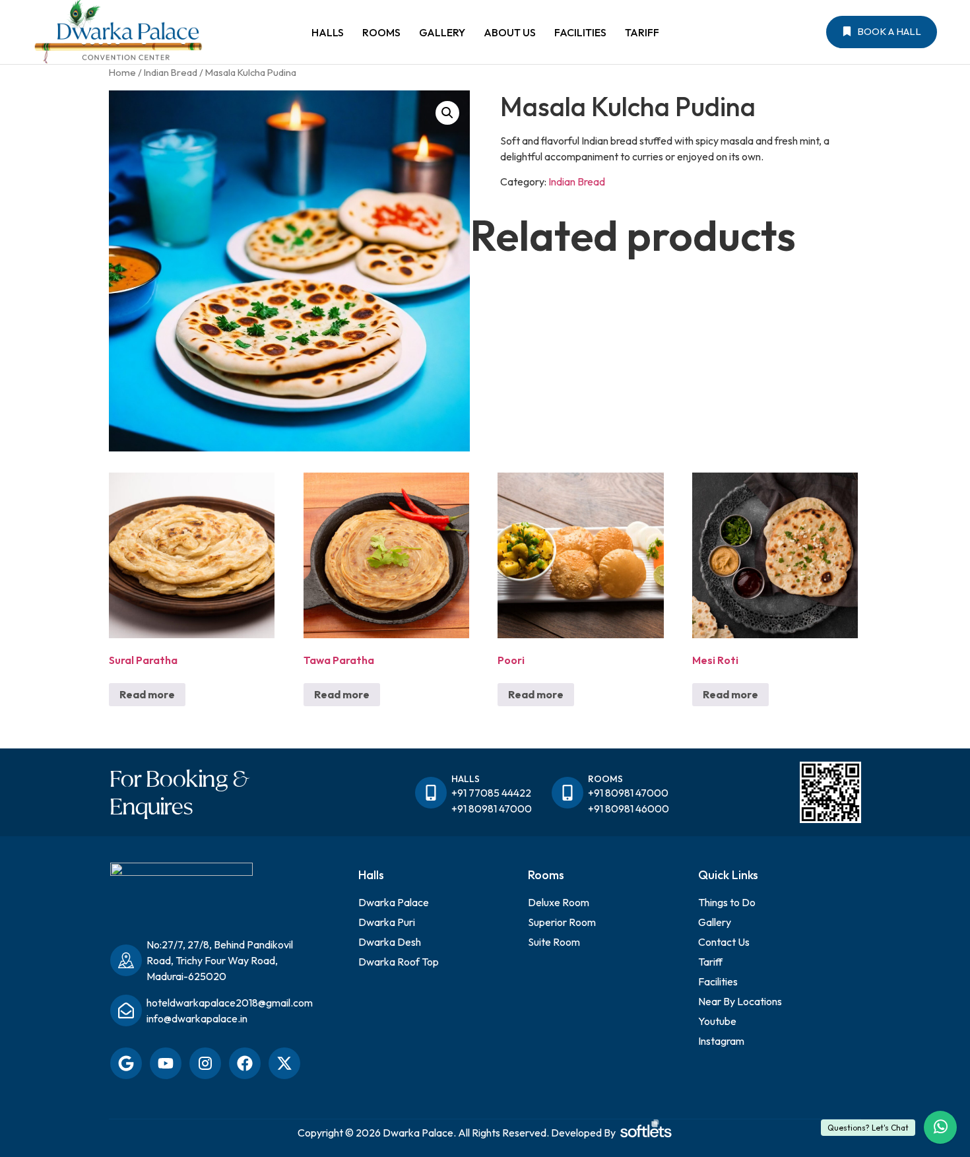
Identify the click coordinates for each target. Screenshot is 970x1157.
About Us (510, 32)
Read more (147, 694)
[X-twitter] (284, 1063)
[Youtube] (165, 1063)
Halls (327, 32)
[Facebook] (245, 1063)
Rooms (381, 32)
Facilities (580, 32)
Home (122, 72)
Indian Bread (170, 72)
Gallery (442, 32)
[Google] (126, 1063)
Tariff (642, 32)
